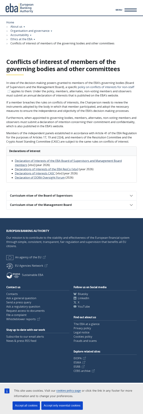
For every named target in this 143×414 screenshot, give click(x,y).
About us (16, 26)
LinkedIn (83, 298)
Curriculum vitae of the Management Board (41, 205)
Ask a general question (21, 298)
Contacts (12, 294)
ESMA (77, 362)
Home (10, 22)
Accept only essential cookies (62, 405)
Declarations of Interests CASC (35, 173)
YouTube (84, 306)
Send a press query (18, 302)
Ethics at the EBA (21, 39)
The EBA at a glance (87, 324)
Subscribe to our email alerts (25, 337)
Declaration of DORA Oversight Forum (40, 177)
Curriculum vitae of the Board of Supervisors (41, 195)
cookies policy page (68, 390)
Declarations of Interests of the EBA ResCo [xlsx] (46, 169)
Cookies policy (83, 337)
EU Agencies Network (29, 266)
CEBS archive (82, 371)
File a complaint (16, 315)
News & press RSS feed (21, 341)
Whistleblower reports (21, 319)
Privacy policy (82, 328)
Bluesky (83, 294)
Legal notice (81, 332)
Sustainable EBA (32, 275)
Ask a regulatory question (23, 306)
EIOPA (78, 358)
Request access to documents (25, 311)
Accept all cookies (26, 405)
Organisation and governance (30, 31)
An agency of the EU (28, 257)
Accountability (19, 35)
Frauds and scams (85, 341)
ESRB (77, 367)
